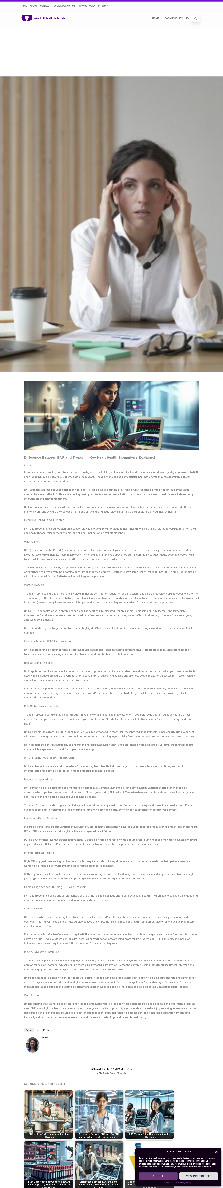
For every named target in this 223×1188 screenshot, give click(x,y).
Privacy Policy (184, 1183)
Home (24, 6)
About (34, 6)
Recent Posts (42, 1030)
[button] (216, 1151)
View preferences (198, 1176)
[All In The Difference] (44, 25)
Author (29, 1030)
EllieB (45, 1037)
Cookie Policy (170, 1183)
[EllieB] (32, 1051)
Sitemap (103, 6)
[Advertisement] (111, 51)
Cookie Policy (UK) (64, 6)
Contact (45, 6)
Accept (158, 1176)
